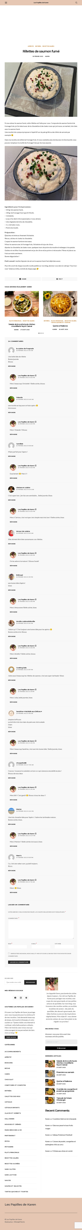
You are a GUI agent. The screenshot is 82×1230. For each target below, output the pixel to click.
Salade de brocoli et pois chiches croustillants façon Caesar (22, 325)
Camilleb (19, 444)
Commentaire (13, 918)
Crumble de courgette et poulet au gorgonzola (66, 1090)
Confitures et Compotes (15, 1085)
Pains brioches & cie (13, 1130)
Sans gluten (10, 1169)
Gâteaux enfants (12, 1107)
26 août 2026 (61, 1075)
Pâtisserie (9, 1147)
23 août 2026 (61, 1102)
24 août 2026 (61, 1093)
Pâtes (7, 1141)
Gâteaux (8, 1102)
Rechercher (9, 978)
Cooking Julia (21, 668)
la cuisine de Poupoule (25, 349)
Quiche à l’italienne (60, 326)
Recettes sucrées (12, 1163)
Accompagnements (13, 1051)
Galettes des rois (12, 1096)
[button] (39, 333)
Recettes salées (48, 46)
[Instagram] (20, 998)
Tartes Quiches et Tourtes (60, 322)
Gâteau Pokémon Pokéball (62, 1135)
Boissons (9, 1063)
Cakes (7, 1074)
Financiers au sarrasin (65, 1072)
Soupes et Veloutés (13, 1186)
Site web (58, 943)
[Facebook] (15, 998)
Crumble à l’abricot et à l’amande (64, 1119)
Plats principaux (15, 321)
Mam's (18, 856)
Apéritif (31, 46)
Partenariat (10, 1135)
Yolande (19, 397)
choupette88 (21, 763)
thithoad (19, 575)
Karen (47, 56)
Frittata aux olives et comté (62, 1151)
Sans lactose (10, 1175)
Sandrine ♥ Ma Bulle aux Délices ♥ (29, 711)
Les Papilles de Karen (41, 2)
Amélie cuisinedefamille (25, 621)
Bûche (7, 1068)
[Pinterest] (26, 998)
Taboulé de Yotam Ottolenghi (64, 1099)
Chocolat (9, 1079)
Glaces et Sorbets (13, 1113)
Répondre (11, 366)
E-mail (34, 944)
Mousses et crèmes (13, 1124)
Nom (10, 944)
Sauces (8, 1180)
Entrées (38, 46)
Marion (19, 809)
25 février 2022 (38, 56)
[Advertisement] (41, 25)
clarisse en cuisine (23, 487)
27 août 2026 (24, 329)
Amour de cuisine (23, 531)
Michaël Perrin (19, 1222)
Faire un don (11, 1037)
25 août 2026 (63, 329)
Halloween (9, 1119)
